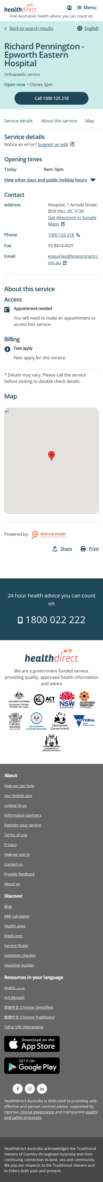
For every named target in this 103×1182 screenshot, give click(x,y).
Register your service (22, 824)
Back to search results (31, 28)
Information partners (22, 815)
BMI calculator (17, 916)
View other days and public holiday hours (45, 180)
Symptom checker (20, 955)
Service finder (16, 945)
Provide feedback (19, 873)
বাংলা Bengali (14, 997)
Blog (8, 906)
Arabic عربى (14, 987)
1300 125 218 (61, 235)
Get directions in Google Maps (72, 221)
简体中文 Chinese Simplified (28, 1007)
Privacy (10, 844)
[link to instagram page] (30, 1089)
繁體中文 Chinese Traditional (29, 1017)
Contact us (13, 864)
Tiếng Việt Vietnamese (23, 1026)
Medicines (13, 935)
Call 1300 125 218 (52, 98)
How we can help (19, 785)
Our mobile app (18, 795)
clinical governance (37, 1111)
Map (89, 121)
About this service (59, 121)
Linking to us (15, 805)
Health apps (15, 925)
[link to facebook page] (18, 1089)
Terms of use (15, 834)
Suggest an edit (53, 144)
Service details (18, 121)
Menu (89, 7)
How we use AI (17, 854)
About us (12, 883)
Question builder (19, 965)
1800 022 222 (54, 619)
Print (94, 549)
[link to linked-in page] (42, 1089)
